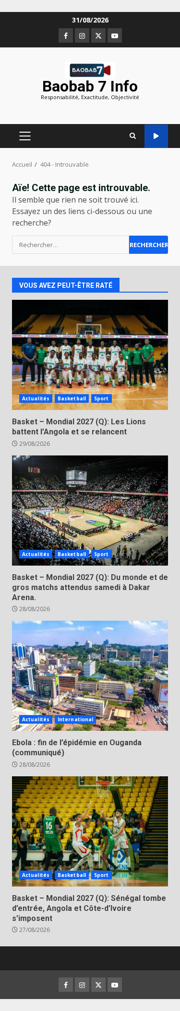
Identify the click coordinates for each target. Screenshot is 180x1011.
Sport (101, 398)
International (75, 719)
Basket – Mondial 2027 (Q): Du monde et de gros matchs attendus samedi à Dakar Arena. (90, 510)
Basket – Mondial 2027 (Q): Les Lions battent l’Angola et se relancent (90, 355)
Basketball (72, 398)
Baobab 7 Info (90, 86)
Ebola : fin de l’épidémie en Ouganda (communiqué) (90, 676)
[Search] (133, 136)
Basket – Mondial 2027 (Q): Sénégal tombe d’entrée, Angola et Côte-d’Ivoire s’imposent (90, 831)
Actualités (35, 398)
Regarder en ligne (156, 136)
